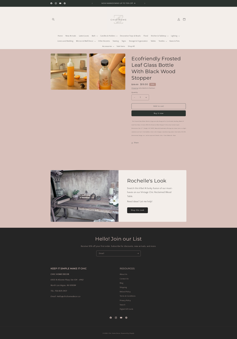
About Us (123, 274)
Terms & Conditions (128, 296)
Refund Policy (125, 292)
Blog (121, 283)
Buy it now (158, 113)
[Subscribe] (138, 253)
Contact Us (124, 279)
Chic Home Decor (114, 333)
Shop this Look (137, 210)
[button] (53, 19)
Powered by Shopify (127, 333)
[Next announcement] (145, 3)
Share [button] (136, 143)
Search (122, 305)
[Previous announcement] (92, 3)
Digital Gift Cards (126, 309)
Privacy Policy (125, 300)
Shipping (134, 88)
